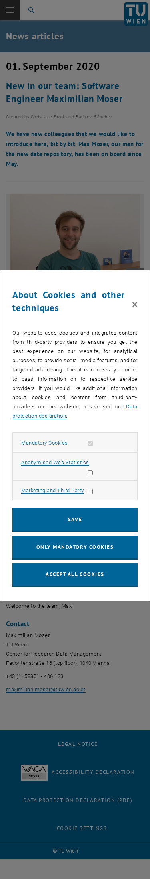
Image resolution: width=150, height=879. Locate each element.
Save (75, 519)
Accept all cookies (75, 574)
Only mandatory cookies (75, 547)
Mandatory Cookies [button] (44, 443)
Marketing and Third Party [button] (52, 490)
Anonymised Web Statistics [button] (55, 462)
